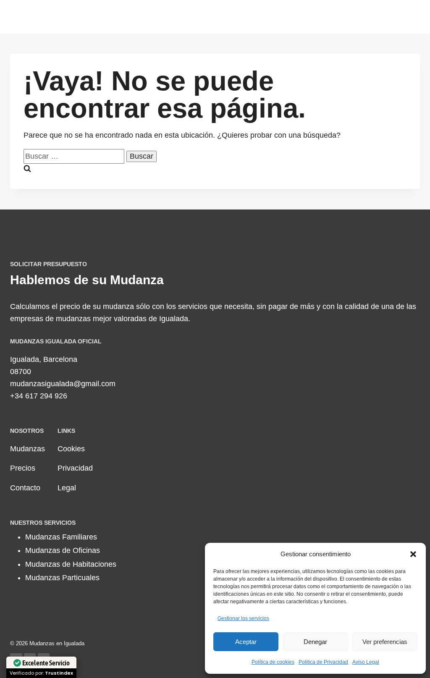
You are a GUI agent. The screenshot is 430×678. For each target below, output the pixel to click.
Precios (22, 468)
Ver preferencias (384, 641)
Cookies (71, 449)
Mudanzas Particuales (62, 577)
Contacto (25, 488)
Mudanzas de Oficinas (62, 550)
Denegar (315, 641)
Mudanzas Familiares (61, 537)
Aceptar (246, 641)
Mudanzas (27, 449)
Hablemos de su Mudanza (87, 280)
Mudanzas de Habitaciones (70, 564)
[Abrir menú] (412, 16)
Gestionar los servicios (243, 618)
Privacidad (75, 468)
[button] (413, 554)
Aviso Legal (365, 662)
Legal (67, 488)
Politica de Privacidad (323, 662)
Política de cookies (273, 662)
